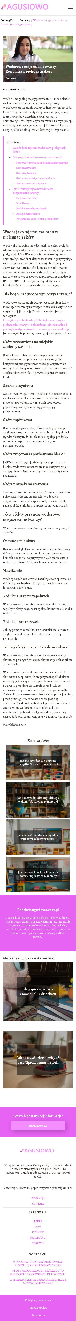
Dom (38, 1227)
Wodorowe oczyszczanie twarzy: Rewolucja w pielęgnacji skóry (38, 1263)
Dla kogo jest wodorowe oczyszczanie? (37, 157)
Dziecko (38, 1232)
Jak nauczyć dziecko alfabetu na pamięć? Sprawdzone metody (38, 874)
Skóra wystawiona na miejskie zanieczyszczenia (42, 162)
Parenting (25, 20)
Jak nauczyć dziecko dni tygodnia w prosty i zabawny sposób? (38, 837)
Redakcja (38, 1198)
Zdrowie (38, 1243)
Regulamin (38, 1315)
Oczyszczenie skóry (27, 198)
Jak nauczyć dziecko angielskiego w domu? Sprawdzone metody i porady (38, 800)
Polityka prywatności (38, 1300)
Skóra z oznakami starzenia (31, 183)
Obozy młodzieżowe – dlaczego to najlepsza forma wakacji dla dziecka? (38, 1272)
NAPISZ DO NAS (38, 1126)
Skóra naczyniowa (26, 168)
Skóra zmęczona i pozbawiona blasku (36, 178)
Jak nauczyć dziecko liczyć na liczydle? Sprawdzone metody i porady (38, 763)
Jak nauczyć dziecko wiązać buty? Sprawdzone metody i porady (38, 1060)
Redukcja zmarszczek (28, 214)
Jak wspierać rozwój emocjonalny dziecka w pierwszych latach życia (38, 991)
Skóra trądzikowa (26, 173)
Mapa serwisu (38, 1308)
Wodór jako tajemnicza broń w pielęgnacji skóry (39, 150)
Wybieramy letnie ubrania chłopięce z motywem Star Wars (38, 1281)
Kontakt (38, 1204)
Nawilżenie (22, 203)
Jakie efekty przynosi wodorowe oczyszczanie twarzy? (33, 191)
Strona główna (9, 20)
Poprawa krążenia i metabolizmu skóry (37, 219)
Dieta (38, 1222)
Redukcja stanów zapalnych (31, 208)
